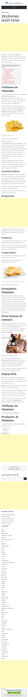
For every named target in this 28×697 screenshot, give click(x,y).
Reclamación (8, 72)
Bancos (3, 548)
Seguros (3, 637)
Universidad (4, 656)
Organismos (4, 621)
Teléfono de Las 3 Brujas (7, 521)
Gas (2, 589)
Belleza (3, 552)
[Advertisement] (14, 37)
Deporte (3, 571)
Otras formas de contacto (9, 78)
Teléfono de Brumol (6, 523)
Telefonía (3, 648)
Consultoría (4, 564)
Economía (3, 573)
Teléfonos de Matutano (8, 69)
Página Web (6, 79)
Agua (2, 529)
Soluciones (4, 641)
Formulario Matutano (8, 76)
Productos (7, 73)
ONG (2, 618)
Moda (2, 610)
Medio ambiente (5, 606)
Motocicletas (4, 612)
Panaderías (4, 623)
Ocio (2, 616)
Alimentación (5, 12)
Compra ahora (8, 74)
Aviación (3, 543)
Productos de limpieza (7, 629)
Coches (3, 556)
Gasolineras (4, 591)
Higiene (3, 593)
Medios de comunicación (7, 608)
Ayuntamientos (5, 546)
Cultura (3, 566)
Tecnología (4, 645)
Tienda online (4, 652)
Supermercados (5, 643)
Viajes (2, 658)
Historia (3, 596)
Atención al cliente (9, 70)
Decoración (4, 568)
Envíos (3, 587)
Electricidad (4, 579)
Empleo (3, 581)
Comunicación (5, 560)
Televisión (4, 650)
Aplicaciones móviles (6, 539)
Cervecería (4, 554)
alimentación (17, 400)
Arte (2, 541)
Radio (2, 631)
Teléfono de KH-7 (5, 516)
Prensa (3, 627)
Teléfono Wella (14, 467)
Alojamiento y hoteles (7, 535)
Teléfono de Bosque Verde (8, 514)
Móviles (3, 614)
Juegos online (4, 598)
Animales (3, 537)
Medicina (3, 604)
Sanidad (3, 635)
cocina (3, 558)
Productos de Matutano (9, 82)
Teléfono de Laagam (14, 469)
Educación (4, 577)
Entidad (3, 585)
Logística (3, 602)
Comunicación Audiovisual (8, 562)
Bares (2, 550)
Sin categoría (4, 639)
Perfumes (3, 625)
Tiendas (3, 654)
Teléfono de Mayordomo (7, 519)
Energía (3, 583)
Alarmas (3, 531)
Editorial (3, 575)
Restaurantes (4, 633)
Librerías (3, 600)
